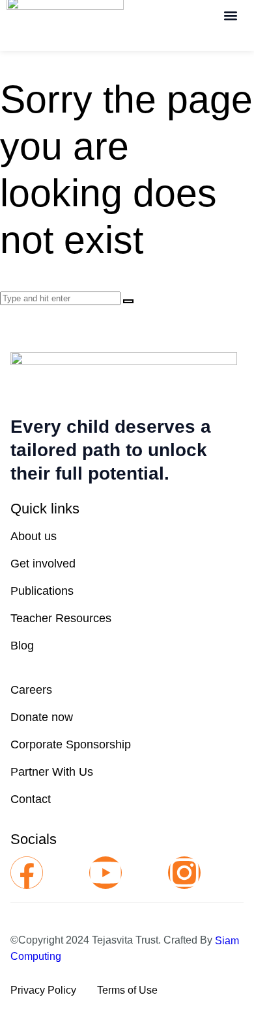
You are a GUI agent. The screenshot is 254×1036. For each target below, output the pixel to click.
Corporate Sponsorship (70, 744)
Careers (31, 689)
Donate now (41, 717)
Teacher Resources (60, 618)
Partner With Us (51, 771)
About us (33, 536)
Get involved (43, 563)
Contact (30, 799)
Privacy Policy (43, 990)
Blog (22, 645)
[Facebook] (26, 872)
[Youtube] (105, 872)
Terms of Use (127, 990)
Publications (42, 590)
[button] (230, 15)
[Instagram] (184, 872)
